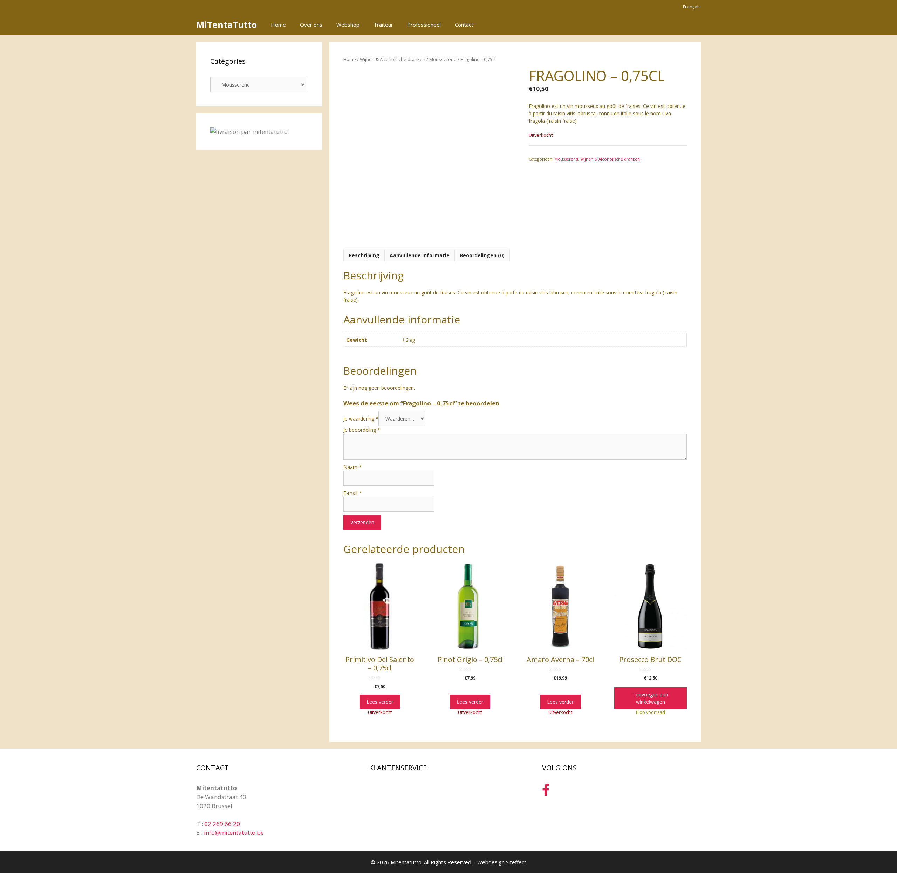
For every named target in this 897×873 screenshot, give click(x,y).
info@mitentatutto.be (234, 832)
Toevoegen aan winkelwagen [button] (650, 698)
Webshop (348, 24)
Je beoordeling (361, 430)
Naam (352, 467)
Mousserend (443, 59)
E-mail (352, 493)
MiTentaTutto (226, 24)
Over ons (311, 24)
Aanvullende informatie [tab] (420, 255)
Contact (464, 24)
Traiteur (383, 24)
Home (278, 24)
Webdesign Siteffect (501, 862)
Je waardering (360, 418)
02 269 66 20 (222, 824)
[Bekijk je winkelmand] (692, 24)
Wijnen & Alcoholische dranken (392, 59)
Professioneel (424, 24)
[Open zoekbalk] (672, 24)
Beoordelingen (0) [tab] (482, 255)
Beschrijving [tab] (364, 255)
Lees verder (380, 701)
